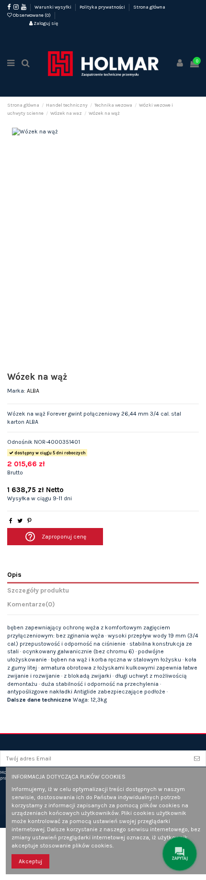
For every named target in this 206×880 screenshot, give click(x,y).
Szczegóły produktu (38, 590)
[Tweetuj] (20, 520)
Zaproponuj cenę (55, 536)
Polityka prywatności (103, 7)
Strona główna (149, 7)
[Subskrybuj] (197, 758)
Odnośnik (20, 442)
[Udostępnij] (10, 520)
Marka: (16, 390)
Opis (14, 574)
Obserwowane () (32, 15)
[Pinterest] (29, 520)
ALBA (33, 390)
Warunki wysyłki (53, 7)
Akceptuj (30, 861)
